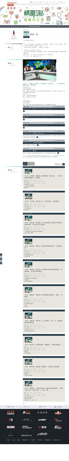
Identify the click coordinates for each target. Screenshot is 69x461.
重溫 (47, 3)
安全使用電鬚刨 (28, 281)
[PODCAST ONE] (26, 434)
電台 (37, 3)
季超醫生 (39, 155)
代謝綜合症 (27, 256)
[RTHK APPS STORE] (10, 434)
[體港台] (26, 412)
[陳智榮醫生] (28, 218)
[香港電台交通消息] (8, 406)
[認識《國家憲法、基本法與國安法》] (26, 427)
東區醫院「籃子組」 (47, 155)
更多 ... (24, 403)
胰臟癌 (26, 351)
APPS (50, 3)
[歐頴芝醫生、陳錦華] (28, 362)
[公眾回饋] (55, 406)
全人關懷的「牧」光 (30, 329)
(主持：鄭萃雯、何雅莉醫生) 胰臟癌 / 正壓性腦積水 (43, 344)
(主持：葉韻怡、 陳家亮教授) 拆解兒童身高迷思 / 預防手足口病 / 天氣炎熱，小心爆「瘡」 (44, 389)
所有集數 (26, 36)
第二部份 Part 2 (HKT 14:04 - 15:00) (35, 183)
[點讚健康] (42, 412)
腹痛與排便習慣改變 (30, 331)
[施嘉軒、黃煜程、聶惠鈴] (28, 196)
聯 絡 (43, 406)
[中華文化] (10, 427)
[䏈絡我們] (40, 406)
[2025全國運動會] (10, 412)
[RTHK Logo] (11, 6)
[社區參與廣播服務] (58, 420)
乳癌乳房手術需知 (29, 233)
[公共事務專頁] (42, 420)
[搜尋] (65, 2)
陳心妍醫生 (54, 157)
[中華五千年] (42, 434)
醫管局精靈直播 (47, 157)
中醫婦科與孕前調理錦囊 (31, 278)
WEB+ (43, 3)
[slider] (61, 106)
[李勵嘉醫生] (28, 383)
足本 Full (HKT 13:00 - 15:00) (33, 180)
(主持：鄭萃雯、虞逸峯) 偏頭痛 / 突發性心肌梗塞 (42, 367)
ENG (59, 2)
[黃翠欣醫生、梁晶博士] (28, 241)
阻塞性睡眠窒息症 (29, 254)
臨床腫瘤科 (36, 157)
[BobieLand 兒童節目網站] (58, 412)
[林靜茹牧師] (28, 316)
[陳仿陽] (28, 264)
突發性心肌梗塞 (28, 375)
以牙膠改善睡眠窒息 (31, 155)
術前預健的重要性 (29, 303)
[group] (58, 107)
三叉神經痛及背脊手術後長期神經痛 (34, 231)
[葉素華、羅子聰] (28, 171)
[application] (43, 106)
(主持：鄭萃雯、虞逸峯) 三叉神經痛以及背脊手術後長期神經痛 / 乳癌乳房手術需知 (43, 223)
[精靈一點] (24, 111)
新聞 (40, 3)
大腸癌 (26, 306)
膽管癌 (31, 157)
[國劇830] (10, 420)
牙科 (62, 155)
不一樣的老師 (28, 208)
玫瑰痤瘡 (27, 279)
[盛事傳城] (58, 427)
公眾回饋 (59, 406)
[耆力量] (42, 427)
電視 (33, 3)
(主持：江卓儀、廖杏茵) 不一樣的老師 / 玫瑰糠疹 (42, 201)
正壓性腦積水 (28, 353)
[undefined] (31, 2)
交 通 (12, 406)
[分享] (24, 406)
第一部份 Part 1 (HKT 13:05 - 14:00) (35, 181)
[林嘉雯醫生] (28, 290)
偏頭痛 (26, 373)
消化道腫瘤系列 (56, 155)
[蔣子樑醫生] (28, 340)
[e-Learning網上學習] (26, 420)
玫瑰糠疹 (27, 209)
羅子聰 (27, 157)
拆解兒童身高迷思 (29, 397)
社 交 (27, 406)
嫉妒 (26, 305)
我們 (54, 3)
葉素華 (41, 157)
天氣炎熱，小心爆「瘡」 (31, 400)
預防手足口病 (28, 398)
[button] (24, 107)
